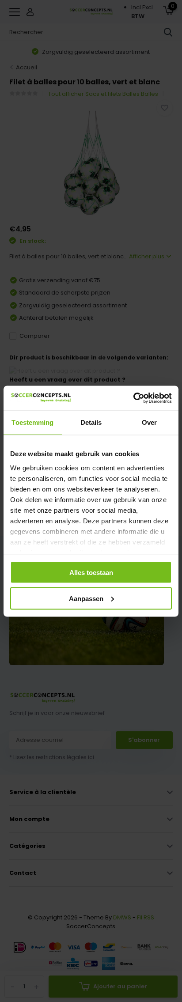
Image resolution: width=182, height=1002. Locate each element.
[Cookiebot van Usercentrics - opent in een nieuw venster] (133, 398)
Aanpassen (86, 598)
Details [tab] (91, 422)
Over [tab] (149, 422)
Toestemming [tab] (32, 422)
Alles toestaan (91, 572)
